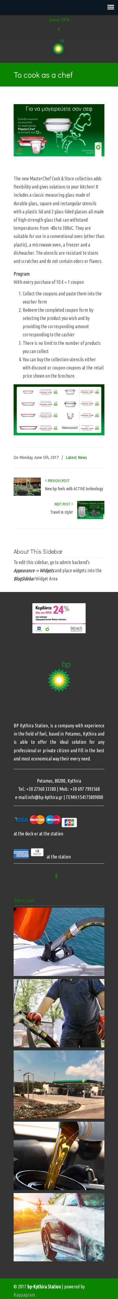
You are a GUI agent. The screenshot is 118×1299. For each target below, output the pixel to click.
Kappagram (24, 1294)
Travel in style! (61, 512)
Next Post (62, 504)
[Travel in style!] (90, 518)
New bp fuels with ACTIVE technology (74, 488)
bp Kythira (59, 47)
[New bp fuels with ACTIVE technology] (27, 494)
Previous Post (58, 481)
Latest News (76, 457)
